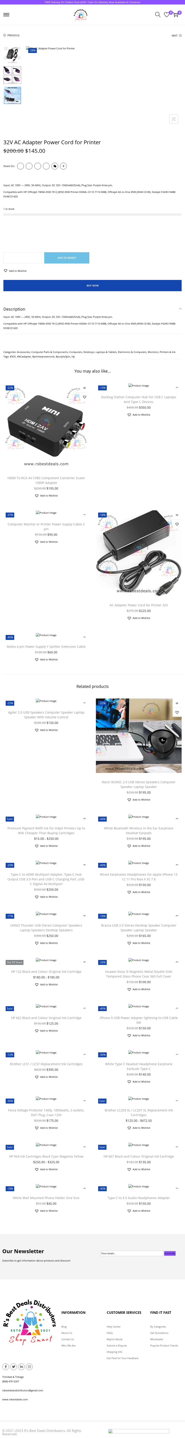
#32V (13, 356)
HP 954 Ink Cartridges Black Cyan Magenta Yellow (46, 1156)
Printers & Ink (168, 352)
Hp (73, 356)
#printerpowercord (43, 356)
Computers (75, 352)
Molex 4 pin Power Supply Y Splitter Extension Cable (46, 646)
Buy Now (93, 285)
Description (14, 309)
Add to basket (67, 257)
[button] (15, 270)
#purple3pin (63, 356)
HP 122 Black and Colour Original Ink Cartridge (46, 971)
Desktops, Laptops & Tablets (100, 352)
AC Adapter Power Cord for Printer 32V (139, 605)
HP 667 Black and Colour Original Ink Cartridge (139, 1156)
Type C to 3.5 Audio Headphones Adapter (139, 1198)
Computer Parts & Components (49, 352)
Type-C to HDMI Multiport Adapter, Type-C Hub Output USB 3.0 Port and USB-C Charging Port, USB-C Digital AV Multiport (46, 879)
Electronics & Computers (132, 352)
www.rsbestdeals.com (15, 1399)
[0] (166, 14)
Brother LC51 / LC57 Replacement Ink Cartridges (46, 1064)
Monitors (153, 352)
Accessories (23, 352)
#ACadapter (24, 356)
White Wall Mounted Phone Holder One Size (46, 1198)
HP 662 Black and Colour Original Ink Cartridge (46, 1018)
